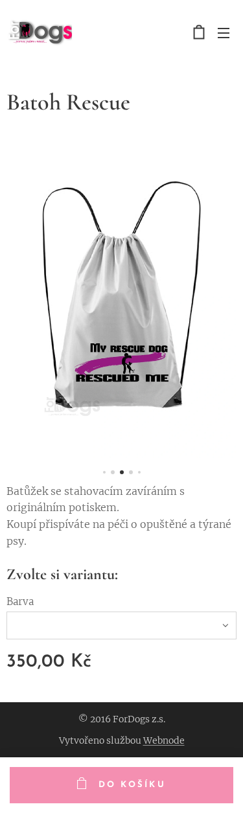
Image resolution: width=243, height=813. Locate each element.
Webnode (164, 740)
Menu (224, 32)
